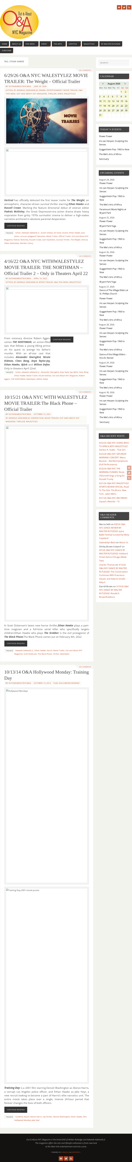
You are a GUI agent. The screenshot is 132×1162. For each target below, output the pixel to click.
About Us (123, 542)
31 (101, 115)
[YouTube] (129, 468)
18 (105, 106)
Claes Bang (83, 372)
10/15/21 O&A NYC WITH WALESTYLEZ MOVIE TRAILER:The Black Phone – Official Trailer (45, 403)
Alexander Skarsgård (50, 372)
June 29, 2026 (40, 86)
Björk (75, 372)
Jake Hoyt (35, 1120)
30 (127, 110)
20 (114, 106)
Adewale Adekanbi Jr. (31, 233)
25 (105, 110)
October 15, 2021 (42, 414)
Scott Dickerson (30, 654)
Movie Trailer (70, 90)
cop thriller (47, 1116)
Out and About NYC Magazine (32, 93)
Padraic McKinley (21, 239)
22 (122, 106)
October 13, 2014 (42, 683)
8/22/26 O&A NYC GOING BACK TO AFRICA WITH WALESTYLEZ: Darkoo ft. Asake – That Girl (114, 446)
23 (127, 106)
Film (84, 1116)
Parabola (65, 1152)
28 (118, 110)
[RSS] (129, 478)
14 (118, 101)
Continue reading (16, 226)
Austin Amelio (47, 233)
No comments (85, 70)
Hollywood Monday (69, 683)
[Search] (126, 63)
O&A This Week (61, 282)
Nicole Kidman (45, 375)
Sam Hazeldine (48, 239)
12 (110, 101)
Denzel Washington (61, 1116)
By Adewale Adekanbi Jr (26, 90)
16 (127, 101)
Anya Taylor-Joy (66, 372)
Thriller (52, 93)
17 (101, 106)
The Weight (75, 239)
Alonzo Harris (36, 1116)
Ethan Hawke (74, 233)
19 (110, 106)
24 (101, 110)
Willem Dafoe (42, 379)
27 (114, 110)
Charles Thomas (107, 564)
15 (122, 101)
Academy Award (22, 1116)
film (55, 683)
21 (118, 106)
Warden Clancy (26, 243)
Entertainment (55, 90)
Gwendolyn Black (107, 542)
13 (114, 101)
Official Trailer (65, 236)
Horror (49, 650)
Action (9, 90)
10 (101, 101)
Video (60, 93)
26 (110, 110)
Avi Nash (57, 233)
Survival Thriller (63, 239)
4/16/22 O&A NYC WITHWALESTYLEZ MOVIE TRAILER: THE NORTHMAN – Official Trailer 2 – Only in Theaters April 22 (46, 267)
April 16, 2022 (40, 278)
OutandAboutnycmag (20, 86)
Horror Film (37, 418)
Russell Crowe (35, 239)
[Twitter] (129, 473)
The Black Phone (45, 654)
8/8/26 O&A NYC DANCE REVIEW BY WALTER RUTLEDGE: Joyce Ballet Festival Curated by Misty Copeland (114, 531)
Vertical (84, 239)
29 (122, 110)
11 (105, 101)
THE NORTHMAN (18, 379)
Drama (42, 90)
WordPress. (76, 1152)
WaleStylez (70, 93)
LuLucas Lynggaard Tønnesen (32, 236)
